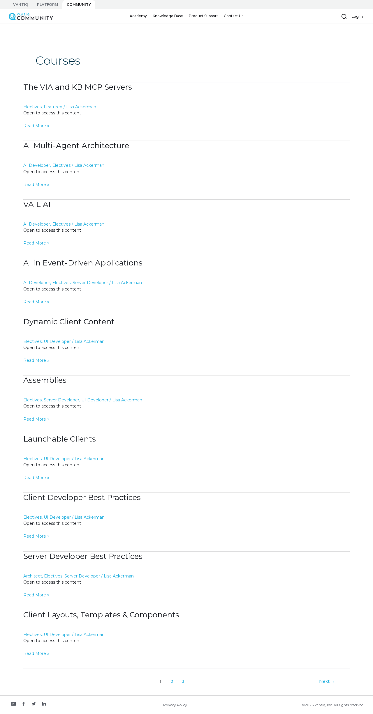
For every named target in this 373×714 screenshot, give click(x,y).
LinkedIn (44, 704)
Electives (32, 106)
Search (344, 16)
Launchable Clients (59, 439)
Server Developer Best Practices (82, 556)
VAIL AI (37, 204)
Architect (32, 576)
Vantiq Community (28, 16)
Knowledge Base (168, 16)
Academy (138, 16)
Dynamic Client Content (69, 321)
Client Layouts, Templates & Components (101, 614)
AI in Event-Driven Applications (82, 262)
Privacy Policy (175, 705)
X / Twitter (33, 704)
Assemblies (44, 380)
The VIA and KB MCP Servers (77, 87)
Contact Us (233, 16)
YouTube (13, 704)
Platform (47, 4)
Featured (53, 106)
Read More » (36, 126)
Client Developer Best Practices (82, 497)
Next (327, 681)
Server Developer (90, 282)
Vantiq (20, 4)
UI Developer (57, 341)
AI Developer (36, 165)
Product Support (203, 16)
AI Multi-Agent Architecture (76, 145)
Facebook (23, 704)
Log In (357, 16)
